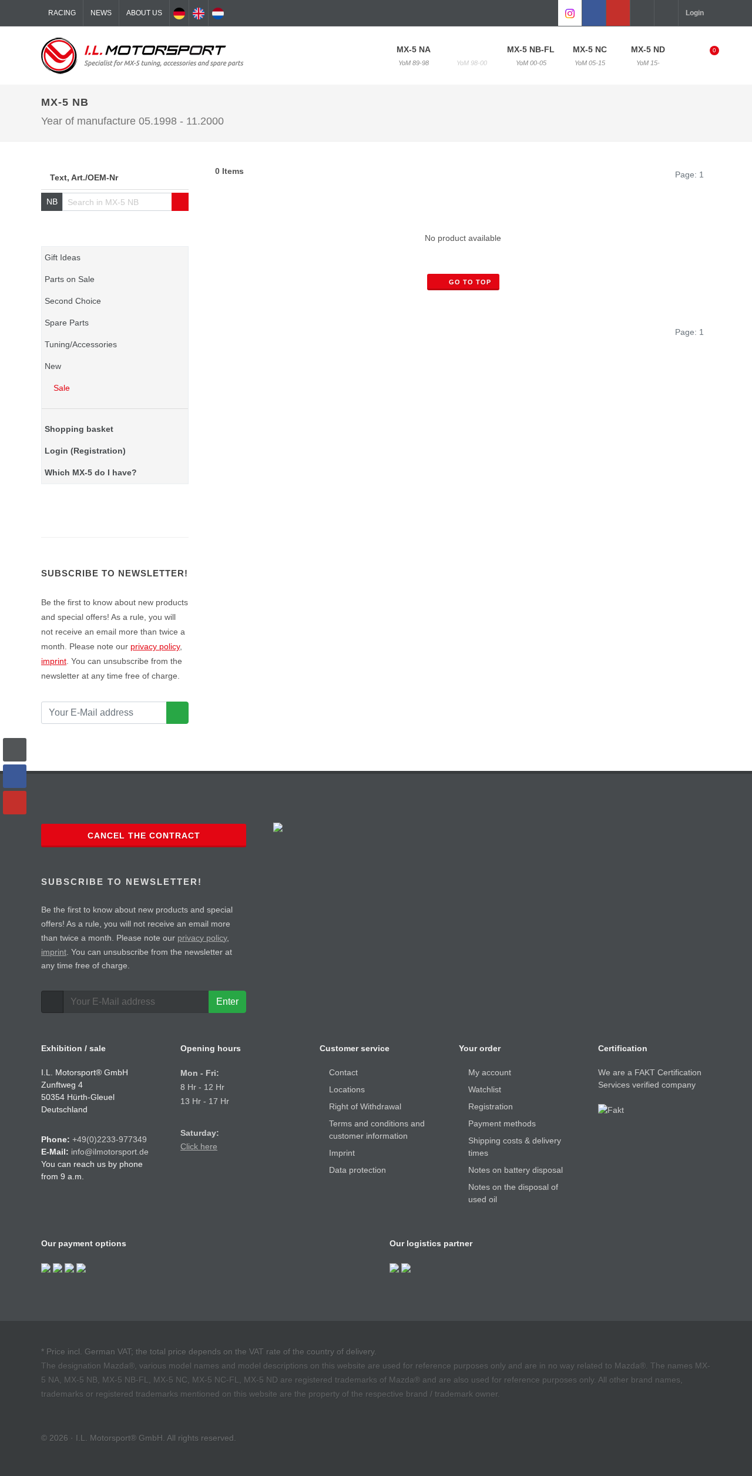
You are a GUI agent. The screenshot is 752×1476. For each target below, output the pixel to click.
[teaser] (177, 713)
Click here (198, 1146)
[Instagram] (570, 13)
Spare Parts (67, 322)
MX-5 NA (414, 55)
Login (695, 13)
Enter (227, 1002)
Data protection (357, 1170)
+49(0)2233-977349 (109, 1139)
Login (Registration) (85, 450)
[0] (707, 54)
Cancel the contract (144, 835)
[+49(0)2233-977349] (642, 13)
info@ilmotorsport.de (110, 1151)
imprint (53, 661)
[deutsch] (179, 13)
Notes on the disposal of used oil (513, 1193)
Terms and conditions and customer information (377, 1129)
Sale (60, 388)
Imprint (342, 1153)
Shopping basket (79, 429)
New (53, 366)
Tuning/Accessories (81, 344)
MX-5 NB (472, 55)
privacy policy (155, 646)
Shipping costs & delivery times (514, 1147)
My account (489, 1072)
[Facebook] (594, 13)
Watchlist (484, 1089)
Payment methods (502, 1123)
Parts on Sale (70, 279)
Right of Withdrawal (365, 1106)
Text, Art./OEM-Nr (84, 177)
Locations (347, 1089)
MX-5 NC (590, 55)
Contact (343, 1072)
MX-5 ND (648, 55)
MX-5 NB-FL (531, 55)
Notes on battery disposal (515, 1170)
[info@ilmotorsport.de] (666, 13)
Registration (490, 1106)
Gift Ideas (62, 257)
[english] (198, 13)
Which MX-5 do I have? (91, 472)
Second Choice (73, 301)
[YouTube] (618, 13)
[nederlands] (218, 13)
